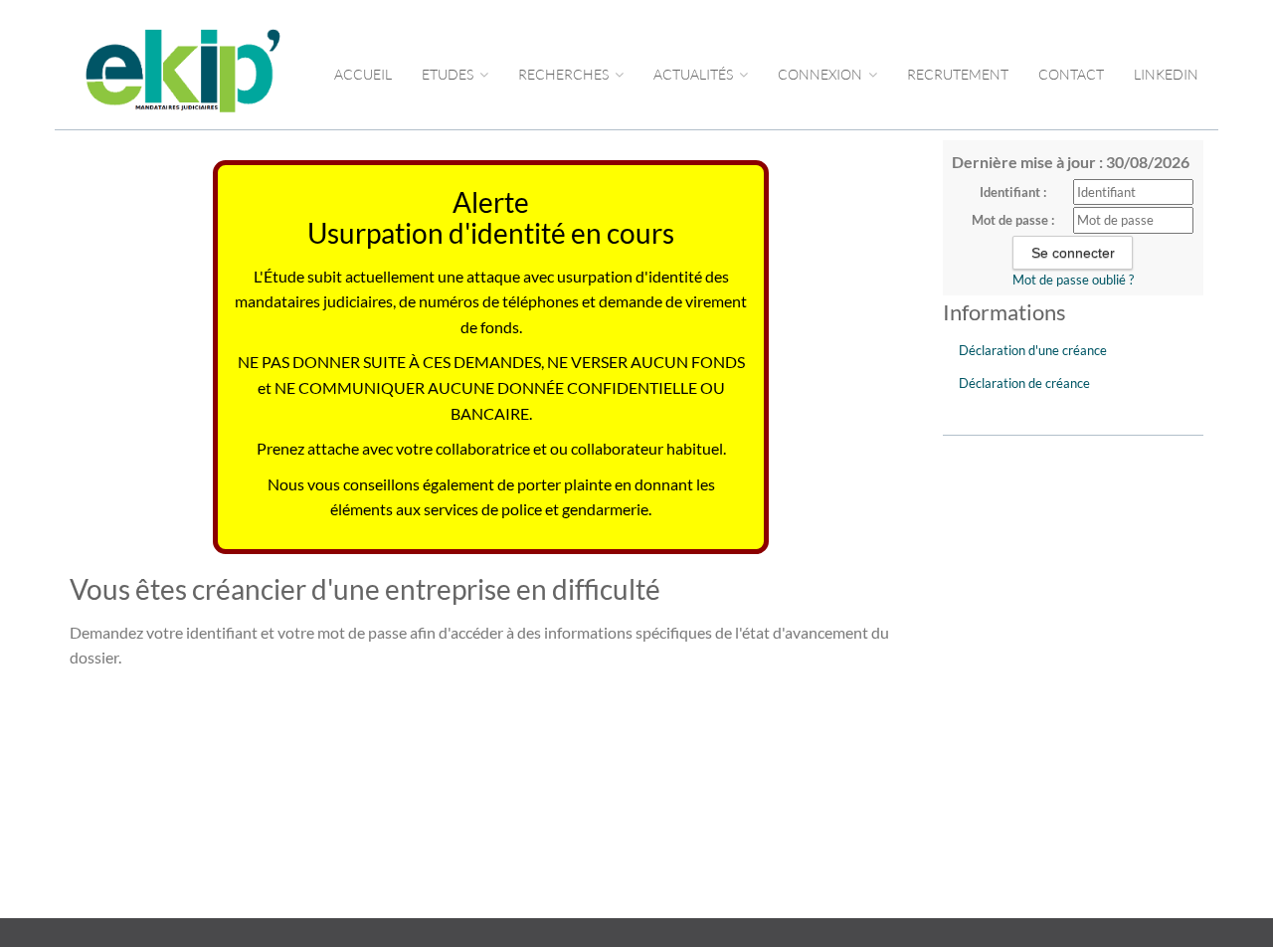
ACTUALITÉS (694, 74)
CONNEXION (821, 74)
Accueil (363, 74)
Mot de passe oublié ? (1073, 279)
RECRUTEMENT (957, 74)
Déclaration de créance (1024, 383)
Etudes (449, 74)
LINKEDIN (1166, 74)
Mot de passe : (1013, 220)
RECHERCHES (565, 74)
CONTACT (1071, 74)
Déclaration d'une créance (1033, 350)
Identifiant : (1013, 192)
